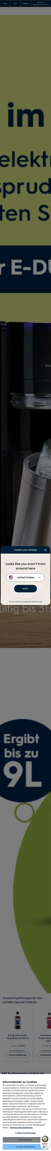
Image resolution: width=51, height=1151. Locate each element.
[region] (25, 1112)
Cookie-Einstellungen (25, 1133)
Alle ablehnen (25, 1140)
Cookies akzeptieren (25, 1146)
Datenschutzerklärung (21, 1127)
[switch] (45, 1147)
